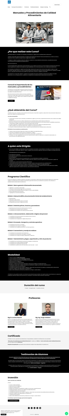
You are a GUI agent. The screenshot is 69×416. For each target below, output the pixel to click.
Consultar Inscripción (13, 400)
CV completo (11, 326)
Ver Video (11, 100)
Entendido (4, 414)
